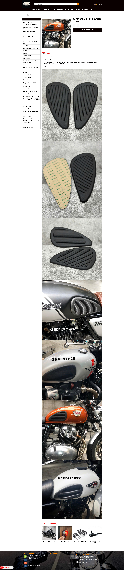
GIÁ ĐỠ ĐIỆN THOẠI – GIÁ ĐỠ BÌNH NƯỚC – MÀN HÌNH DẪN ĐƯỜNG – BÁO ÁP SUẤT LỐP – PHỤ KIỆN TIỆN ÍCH (31, 99)
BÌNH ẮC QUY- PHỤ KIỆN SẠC (29, 31)
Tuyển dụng (85, 9)
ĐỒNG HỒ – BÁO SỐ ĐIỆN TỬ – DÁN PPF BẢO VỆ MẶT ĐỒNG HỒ (31, 61)
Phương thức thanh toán (63, 9)
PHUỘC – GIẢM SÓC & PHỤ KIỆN (30, 89)
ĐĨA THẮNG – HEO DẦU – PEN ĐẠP (31, 65)
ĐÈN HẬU (25, 53)
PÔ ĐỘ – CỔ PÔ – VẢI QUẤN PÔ (30, 91)
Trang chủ (34, 9)
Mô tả (43, 53)
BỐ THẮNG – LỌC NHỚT (28, 127)
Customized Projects (49, 9)
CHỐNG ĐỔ (25, 39)
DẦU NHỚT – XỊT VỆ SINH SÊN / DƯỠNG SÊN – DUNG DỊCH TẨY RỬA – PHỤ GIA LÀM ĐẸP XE (31, 120)
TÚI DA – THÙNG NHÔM (28, 109)
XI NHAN (25, 114)
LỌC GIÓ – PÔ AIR (27, 77)
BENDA (31, 15)
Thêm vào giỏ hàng (87, 29)
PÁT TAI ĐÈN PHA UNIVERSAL (80, 541)
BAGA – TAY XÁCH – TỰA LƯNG (30, 24)
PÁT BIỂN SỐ (26, 94)
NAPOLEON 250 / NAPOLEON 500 (42, 15)
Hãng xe (40, 9)
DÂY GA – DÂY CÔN (27, 125)
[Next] (102, 536)
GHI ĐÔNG (25, 72)
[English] (95, 4)
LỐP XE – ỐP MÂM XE (28, 80)
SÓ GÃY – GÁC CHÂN (27, 106)
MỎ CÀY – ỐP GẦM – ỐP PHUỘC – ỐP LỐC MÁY (31, 83)
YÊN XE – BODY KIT (27, 116)
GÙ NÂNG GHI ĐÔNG (27, 70)
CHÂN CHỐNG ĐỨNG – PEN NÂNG (30, 48)
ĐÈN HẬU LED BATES (64, 541)
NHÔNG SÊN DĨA (26, 86)
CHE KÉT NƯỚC (26, 104)
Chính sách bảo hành (76, 9)
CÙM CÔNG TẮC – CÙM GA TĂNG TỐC (30, 42)
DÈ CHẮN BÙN (26, 50)
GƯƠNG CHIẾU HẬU (27, 75)
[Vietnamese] (97, 4)
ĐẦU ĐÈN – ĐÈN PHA (27, 55)
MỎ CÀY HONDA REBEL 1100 (49, 541)
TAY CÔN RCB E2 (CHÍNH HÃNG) (95, 542)
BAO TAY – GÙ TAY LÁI (28, 22)
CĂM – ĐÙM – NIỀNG (27, 45)
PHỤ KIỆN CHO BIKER (28, 36)
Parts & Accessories (31, 19)
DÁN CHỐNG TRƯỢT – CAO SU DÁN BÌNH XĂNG (31, 28)
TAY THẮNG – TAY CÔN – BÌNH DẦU (31, 111)
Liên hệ (90, 9)
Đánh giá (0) (50, 53)
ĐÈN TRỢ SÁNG (26, 58)
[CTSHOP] (27, 4)
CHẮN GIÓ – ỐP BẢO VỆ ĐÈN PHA (30, 67)
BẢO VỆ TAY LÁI (26, 34)
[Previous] (43, 536)
